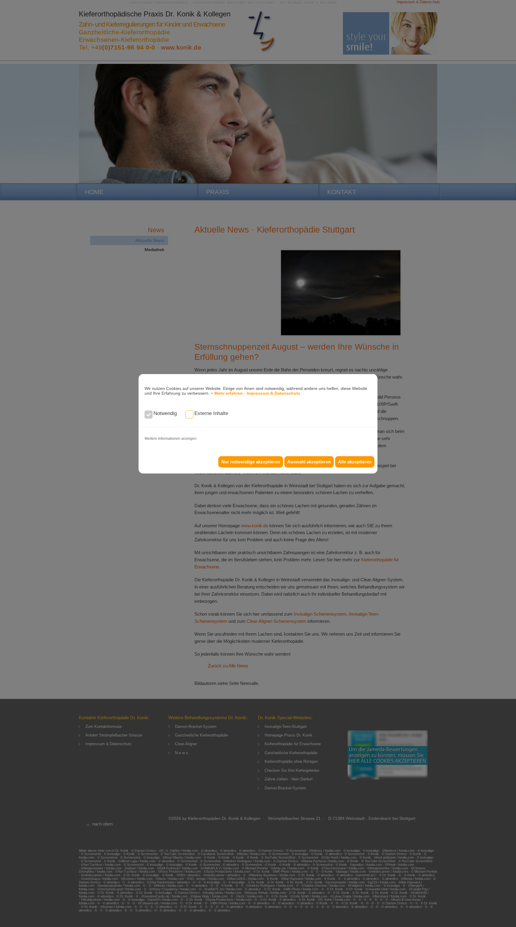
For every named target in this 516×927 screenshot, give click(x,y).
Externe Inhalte (211, 413)
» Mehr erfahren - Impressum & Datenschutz (255, 393)
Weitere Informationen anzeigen (170, 438)
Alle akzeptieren (354, 461)
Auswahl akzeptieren (309, 461)
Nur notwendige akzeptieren (250, 461)
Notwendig (165, 413)
